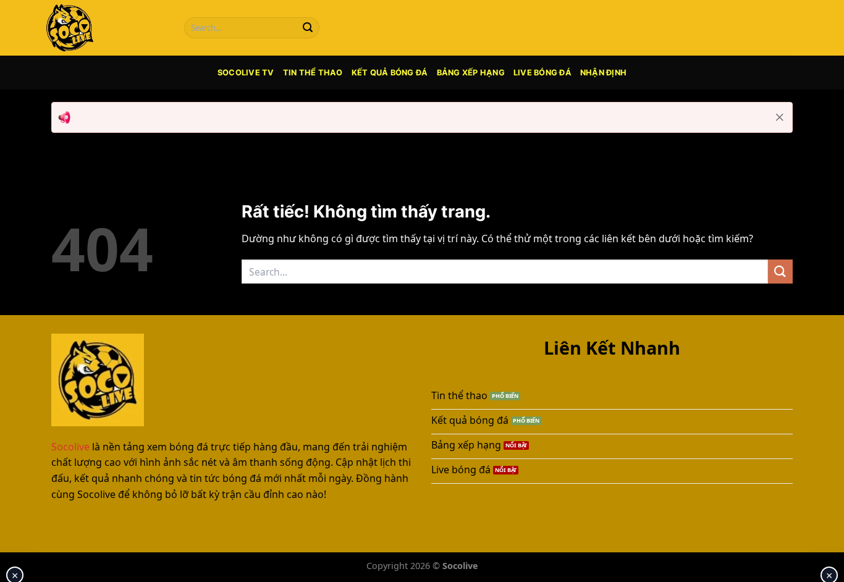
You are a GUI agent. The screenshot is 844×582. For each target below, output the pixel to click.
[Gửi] (307, 27)
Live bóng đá (542, 72)
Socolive (70, 446)
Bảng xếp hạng (471, 72)
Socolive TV (245, 72)
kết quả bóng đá (390, 72)
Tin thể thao (313, 72)
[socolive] (104, 28)
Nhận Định (603, 72)
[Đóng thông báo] (779, 117)
